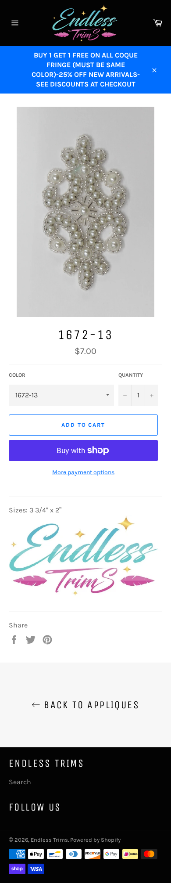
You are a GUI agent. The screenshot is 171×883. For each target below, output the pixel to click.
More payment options (83, 472)
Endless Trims (49, 839)
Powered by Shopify (95, 839)
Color (17, 375)
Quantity (130, 375)
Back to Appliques (89, 705)
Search (20, 782)
